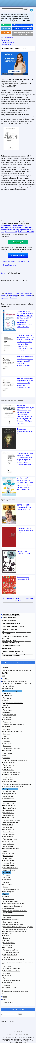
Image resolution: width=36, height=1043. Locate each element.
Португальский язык (10, 839)
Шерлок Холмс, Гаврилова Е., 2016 (23, 552)
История (6, 738)
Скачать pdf (18, 242)
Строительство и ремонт (11, 922)
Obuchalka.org (8, 1037)
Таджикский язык (9, 870)
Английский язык (9, 791)
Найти (4, 999)
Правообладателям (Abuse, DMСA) (7, 43)
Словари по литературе (11, 645)
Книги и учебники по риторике (13, 626)
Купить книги (18, 255)
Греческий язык (8, 832)
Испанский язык (8, 796)
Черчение (6, 741)
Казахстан (13, 298)
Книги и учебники (8, 686)
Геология (6, 935)
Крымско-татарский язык (11, 820)
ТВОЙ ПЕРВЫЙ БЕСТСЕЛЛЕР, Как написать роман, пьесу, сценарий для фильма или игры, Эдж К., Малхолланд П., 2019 (25, 484)
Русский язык (7, 695)
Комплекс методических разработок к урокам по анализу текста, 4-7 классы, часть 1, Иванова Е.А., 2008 (25, 383)
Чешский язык (8, 841)
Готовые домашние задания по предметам (16, 670)
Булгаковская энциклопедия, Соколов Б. (25, 431)
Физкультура (7, 753)
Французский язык (9, 793)
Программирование (10, 955)
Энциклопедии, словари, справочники (15, 991)
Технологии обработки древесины (15, 929)
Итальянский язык (9, 801)
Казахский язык (8, 829)
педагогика (4, 298)
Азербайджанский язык (11, 822)
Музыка (5, 755)
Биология (6, 707)
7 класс (21, 296)
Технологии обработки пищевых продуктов (18, 927)
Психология (7, 743)
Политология (7, 710)
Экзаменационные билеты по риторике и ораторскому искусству (17, 654)
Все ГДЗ (5, 673)
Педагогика (7, 722)
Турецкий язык (8, 827)
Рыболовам (7, 975)
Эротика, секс (8, 978)
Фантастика (6, 648)
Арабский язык (8, 825)
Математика (7, 693)
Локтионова (9, 293)
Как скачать (5, 40)
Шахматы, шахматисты (11, 952)
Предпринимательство (11, 889)
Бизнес (5, 887)
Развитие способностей (11, 950)
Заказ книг (6, 938)
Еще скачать (6, 28)
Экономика (7, 880)
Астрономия (7, 750)
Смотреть (6, 32)
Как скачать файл (8, 261)
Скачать (6, 25)
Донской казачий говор (11, 848)
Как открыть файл (7, 37)
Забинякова (18, 293)
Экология (6, 758)
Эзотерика (6, 896)
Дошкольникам (8, 688)
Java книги (6, 940)
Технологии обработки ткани (13, 924)
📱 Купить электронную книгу (23, 28)
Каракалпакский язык (10, 868)
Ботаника (6, 729)
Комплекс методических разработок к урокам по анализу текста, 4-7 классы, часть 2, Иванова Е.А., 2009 (25, 361)
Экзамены (5, 679)
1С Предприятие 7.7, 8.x (11, 968)
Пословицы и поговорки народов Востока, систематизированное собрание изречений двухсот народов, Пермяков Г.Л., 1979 (25, 458)
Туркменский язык (9, 865)
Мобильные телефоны (11, 919)
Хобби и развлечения (10, 901)
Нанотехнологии (8, 908)
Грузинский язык (8, 860)
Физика (5, 700)
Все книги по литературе (11, 615)
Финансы (6, 882)
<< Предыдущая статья (11, 598)
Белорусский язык (9, 808)
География (7, 767)
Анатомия (6, 727)
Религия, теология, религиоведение (15, 760)
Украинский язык (9, 805)
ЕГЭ (3, 676)
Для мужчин (7, 973)
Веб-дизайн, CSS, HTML (11, 971)
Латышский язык (9, 834)
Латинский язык (8, 803)
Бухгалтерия (7, 884)
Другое (4, 997)
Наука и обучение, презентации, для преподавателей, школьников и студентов (16, 682)
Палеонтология (8, 765)
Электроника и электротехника (13, 903)
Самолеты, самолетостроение (13, 915)
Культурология (8, 777)
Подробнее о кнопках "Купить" (15, 48)
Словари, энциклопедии (11, 980)
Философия (7, 746)
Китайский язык (8, 853)
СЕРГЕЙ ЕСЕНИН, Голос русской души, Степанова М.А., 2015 (24, 507)
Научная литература (9, 629)
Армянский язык (8, 810)
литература (14, 296)
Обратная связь (7, 1002)
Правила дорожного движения (13, 724)
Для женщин (7, 945)
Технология (7, 717)
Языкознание (7, 858)
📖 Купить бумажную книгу (22, 25)
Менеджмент (7, 875)
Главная (5, 667)
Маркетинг (6, 877)
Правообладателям (9, 265)
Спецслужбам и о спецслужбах (13, 959)
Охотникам (7, 917)
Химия (5, 705)
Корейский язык (8, 817)
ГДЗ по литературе (9, 617)
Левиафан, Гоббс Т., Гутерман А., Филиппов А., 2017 (25, 530)
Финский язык (8, 856)
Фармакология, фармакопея (13, 906)
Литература (7, 698)
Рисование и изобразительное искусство (17, 784)
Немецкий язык (8, 798)
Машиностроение (9, 943)
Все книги (5, 994)
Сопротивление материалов (13, 786)
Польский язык (8, 837)
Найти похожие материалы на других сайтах (23, 33)
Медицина (6, 957)
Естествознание (8, 770)
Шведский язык (8, 844)
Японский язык (8, 846)
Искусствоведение (9, 715)
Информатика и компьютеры (13, 703)
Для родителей (8, 779)
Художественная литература (12, 651)
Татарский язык (8, 813)
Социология (7, 719)
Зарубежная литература (11, 623)
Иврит (5, 851)
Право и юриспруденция (11, 748)
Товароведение (8, 891)
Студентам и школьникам (11, 774)
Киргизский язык (8, 863)
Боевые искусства (9, 987)
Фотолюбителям (8, 899)
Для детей (6, 712)
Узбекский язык (8, 815)
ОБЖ (5, 736)
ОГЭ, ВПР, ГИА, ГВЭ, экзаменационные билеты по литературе (16, 641)
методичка (29, 296)
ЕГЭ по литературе (9, 620)
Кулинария (7, 985)
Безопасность (8, 983)
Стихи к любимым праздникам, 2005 (23, 578)
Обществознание (9, 762)
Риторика (6, 734)
